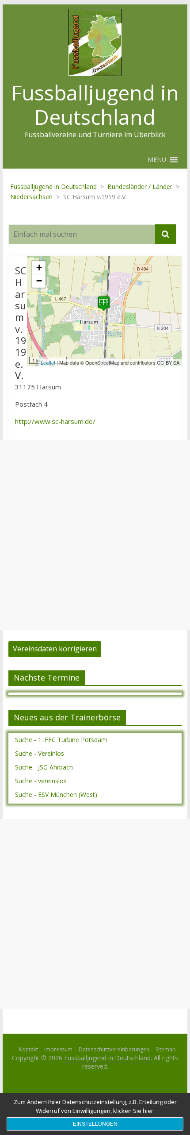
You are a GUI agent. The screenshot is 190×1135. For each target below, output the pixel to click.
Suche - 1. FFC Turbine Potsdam (61, 739)
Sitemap (166, 1049)
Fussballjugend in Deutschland (95, 105)
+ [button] (39, 267)
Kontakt (28, 1049)
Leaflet (48, 362)
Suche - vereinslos (41, 781)
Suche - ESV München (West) (56, 794)
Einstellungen (95, 1124)
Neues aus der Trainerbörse (67, 717)
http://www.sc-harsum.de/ (55, 421)
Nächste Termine (47, 677)
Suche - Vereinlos (39, 753)
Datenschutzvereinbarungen (114, 1049)
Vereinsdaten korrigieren (55, 649)
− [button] (39, 280)
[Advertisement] (95, 535)
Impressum (58, 1049)
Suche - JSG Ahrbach (44, 767)
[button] (157, 160)
